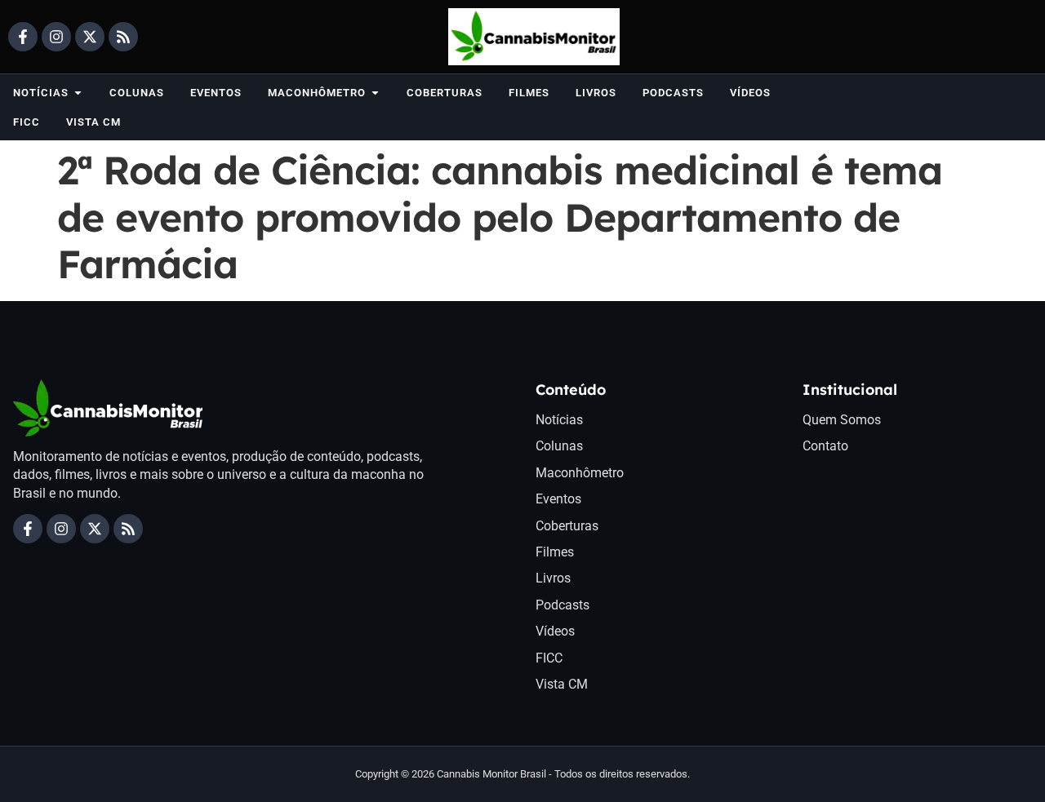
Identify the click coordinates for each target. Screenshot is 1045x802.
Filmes (555, 552)
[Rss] (123, 36)
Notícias (559, 420)
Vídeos (555, 631)
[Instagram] (56, 36)
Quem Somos (842, 420)
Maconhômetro (580, 473)
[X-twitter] (89, 36)
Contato (825, 446)
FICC (549, 658)
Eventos (558, 499)
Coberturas (567, 526)
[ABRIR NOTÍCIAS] (78, 92)
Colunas (559, 446)
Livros (553, 578)
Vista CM (562, 684)
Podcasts (562, 605)
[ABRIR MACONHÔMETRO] (375, 92)
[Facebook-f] (23, 36)
